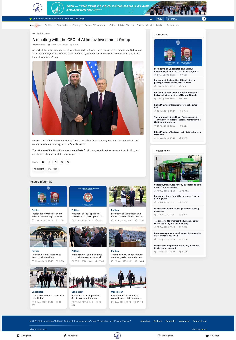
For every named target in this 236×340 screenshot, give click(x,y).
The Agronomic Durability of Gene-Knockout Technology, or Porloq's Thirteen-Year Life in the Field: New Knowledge (177, 119)
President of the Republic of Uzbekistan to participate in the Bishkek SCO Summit (174, 81)
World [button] (149, 25)
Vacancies (184, 321)
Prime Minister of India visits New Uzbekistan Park (175, 106)
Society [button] (77, 25)
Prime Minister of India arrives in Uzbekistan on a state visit (177, 133)
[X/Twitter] (55, 161)
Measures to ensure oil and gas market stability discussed (176, 209)
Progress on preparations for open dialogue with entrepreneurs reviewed (177, 234)
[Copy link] (67, 161)
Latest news (161, 34)
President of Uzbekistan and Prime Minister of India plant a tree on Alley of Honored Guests (176, 93)
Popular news (162, 150)
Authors (158, 321)
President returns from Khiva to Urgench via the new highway (177, 197)
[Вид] (151, 18)
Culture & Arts (116, 25)
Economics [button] (63, 25)
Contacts (170, 321)
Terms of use (199, 321)
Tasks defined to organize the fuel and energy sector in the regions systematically (176, 222)
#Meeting (52, 169)
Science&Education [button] (95, 25)
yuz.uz (203, 329)
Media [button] (159, 25)
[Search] (204, 19)
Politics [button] (49, 25)
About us (145, 321)
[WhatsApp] (61, 161)
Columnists (173, 25)
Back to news (43, 33)
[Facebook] (48, 161)
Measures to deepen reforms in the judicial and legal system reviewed (176, 246)
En (161, 19)
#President (39, 169)
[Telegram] (42, 161)
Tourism (130, 25)
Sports (140, 25)
